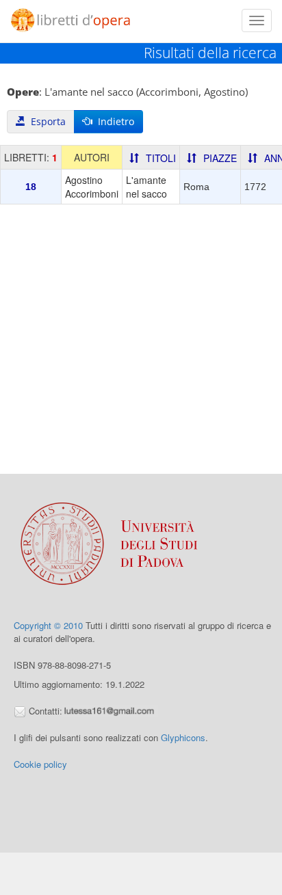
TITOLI (161, 158)
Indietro (113, 121)
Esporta (45, 121)
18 (30, 186)
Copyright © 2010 (48, 625)
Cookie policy (40, 764)
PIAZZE (220, 158)
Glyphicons (183, 737)
